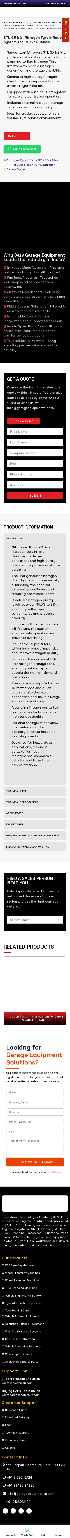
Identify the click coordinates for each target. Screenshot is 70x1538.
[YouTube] (21, 1511)
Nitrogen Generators (27, 25)
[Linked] (13, 1511)
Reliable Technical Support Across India (33, 835)
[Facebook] (5, 1511)
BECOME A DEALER (55, 3)
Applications (14, 813)
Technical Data (16, 791)
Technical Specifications (22, 802)
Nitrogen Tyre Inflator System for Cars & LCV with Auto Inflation (35, 1018)
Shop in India (66, 30)
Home (7, 22)
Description (14, 538)
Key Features (14, 824)
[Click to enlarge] (9, 165)
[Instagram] (29, 1511)
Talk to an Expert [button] (24, 148)
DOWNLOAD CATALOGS (14, 3)
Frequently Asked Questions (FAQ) (28, 846)
